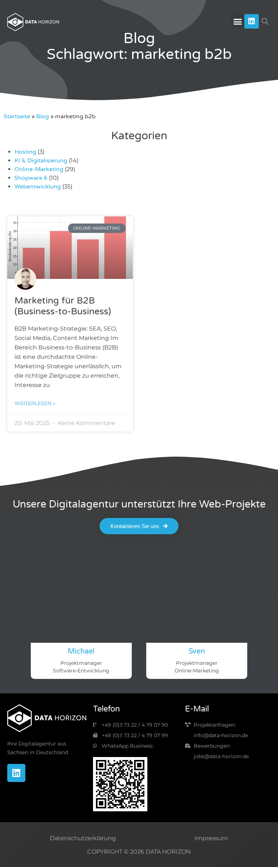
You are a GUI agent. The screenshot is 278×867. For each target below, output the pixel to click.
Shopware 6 (30, 178)
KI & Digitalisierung (40, 160)
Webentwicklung (37, 186)
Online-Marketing (38, 169)
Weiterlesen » (34, 403)
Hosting (25, 152)
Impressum (211, 838)
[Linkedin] (251, 21)
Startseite (17, 116)
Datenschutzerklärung (83, 838)
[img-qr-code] (120, 784)
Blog (42, 116)
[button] (238, 22)
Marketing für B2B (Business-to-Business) (62, 306)
